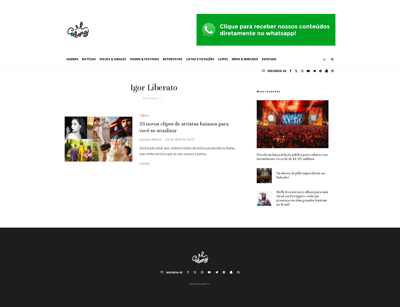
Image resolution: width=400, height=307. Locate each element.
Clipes (223, 59)
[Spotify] (320, 71)
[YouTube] (308, 71)
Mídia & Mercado (245, 59)
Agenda (72, 59)
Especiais (269, 59)
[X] (296, 71)
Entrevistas (172, 59)
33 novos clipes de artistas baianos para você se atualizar (184, 127)
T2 (208, 283)
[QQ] (326, 71)
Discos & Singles (113, 59)
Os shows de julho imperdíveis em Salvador (300, 175)
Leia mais (144, 163)
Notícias (89, 59)
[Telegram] (314, 71)
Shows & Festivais (144, 59)
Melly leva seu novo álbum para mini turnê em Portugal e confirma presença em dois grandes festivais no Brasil (302, 198)
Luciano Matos (150, 139)
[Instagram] (302, 71)
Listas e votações (200, 59)
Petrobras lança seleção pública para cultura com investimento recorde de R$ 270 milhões (292, 157)
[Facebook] (290, 71)
